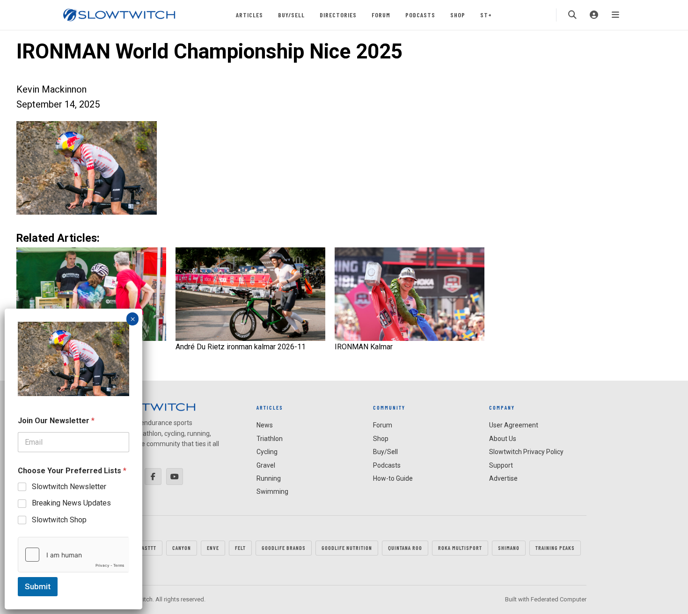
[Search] (572, 15)
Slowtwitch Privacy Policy (526, 451)
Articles (249, 15)
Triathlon (269, 438)
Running (268, 478)
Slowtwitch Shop (59, 519)
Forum (381, 15)
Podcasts (420, 15)
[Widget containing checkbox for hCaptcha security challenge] (73, 554)
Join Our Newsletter (56, 420)
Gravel (265, 465)
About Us (502, 438)
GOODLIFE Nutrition (347, 547)
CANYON (181, 547)
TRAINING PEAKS (555, 547)
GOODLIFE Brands (284, 547)
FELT (240, 547)
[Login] (594, 15)
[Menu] (615, 15)
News (264, 425)
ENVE (213, 547)
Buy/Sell (291, 15)
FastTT (147, 547)
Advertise (503, 478)
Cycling (267, 451)
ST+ (486, 15)
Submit (38, 586)
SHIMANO (509, 547)
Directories (338, 15)
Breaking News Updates (71, 502)
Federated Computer (558, 599)
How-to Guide (393, 478)
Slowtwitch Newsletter (69, 486)
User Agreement (513, 425)
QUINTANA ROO (405, 547)
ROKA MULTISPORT (460, 547)
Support (501, 465)
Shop (457, 15)
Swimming (272, 491)
